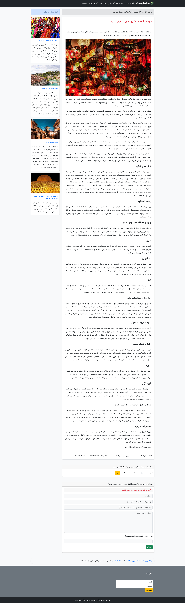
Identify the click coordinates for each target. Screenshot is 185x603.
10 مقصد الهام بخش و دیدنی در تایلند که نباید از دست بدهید (45, 197)
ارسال (149, 547)
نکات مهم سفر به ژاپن (51, 142)
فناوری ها (119, 3)
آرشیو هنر (103, 3)
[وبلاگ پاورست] (145, 3)
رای (118, 473)
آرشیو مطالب (129, 3)
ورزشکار (84, 3)
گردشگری (111, 3)
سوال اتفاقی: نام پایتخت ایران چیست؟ (139, 536)
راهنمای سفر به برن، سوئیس (49, 88)
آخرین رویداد (93, 3)
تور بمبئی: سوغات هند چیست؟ (48, 40)
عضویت (149, 590)
